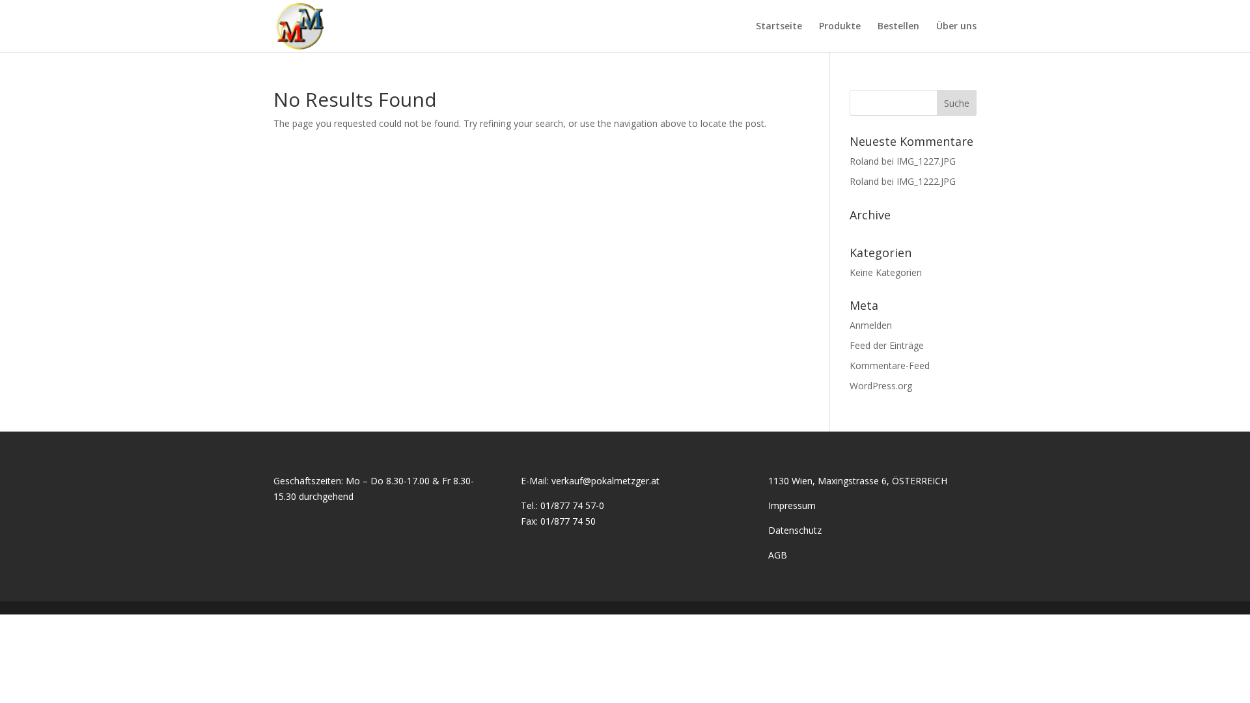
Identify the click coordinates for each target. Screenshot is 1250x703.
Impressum (792, 505)
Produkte (840, 26)
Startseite (779, 26)
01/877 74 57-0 (572, 505)
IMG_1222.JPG (926, 181)
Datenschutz (795, 530)
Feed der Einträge (887, 345)
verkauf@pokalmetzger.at (605, 481)
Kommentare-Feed (890, 365)
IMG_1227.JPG (926, 161)
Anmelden (871, 325)
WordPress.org (881, 385)
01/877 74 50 (568, 521)
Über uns (956, 26)
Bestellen (898, 26)
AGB (777, 555)
